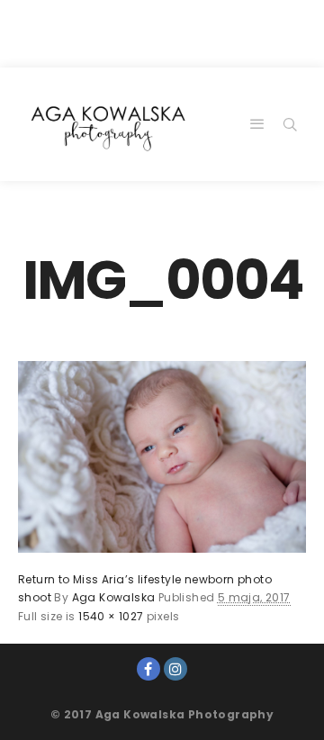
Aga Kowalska (114, 597)
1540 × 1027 (110, 616)
